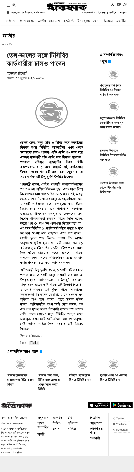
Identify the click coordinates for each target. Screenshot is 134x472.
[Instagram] (124, 4)
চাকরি (41, 434)
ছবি (70, 418)
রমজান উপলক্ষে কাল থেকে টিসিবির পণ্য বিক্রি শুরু (112, 187)
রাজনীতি (68, 21)
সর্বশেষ (10, 21)
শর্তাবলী (95, 438)
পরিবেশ (72, 423)
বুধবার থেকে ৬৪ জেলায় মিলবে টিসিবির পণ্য (113, 377)
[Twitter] (112, 4)
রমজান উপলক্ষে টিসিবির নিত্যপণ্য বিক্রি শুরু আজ (113, 155)
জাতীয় (42, 21)
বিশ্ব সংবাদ (83, 21)
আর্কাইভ (112, 12)
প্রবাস (56, 429)
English (123, 12)
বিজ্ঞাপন (95, 418)
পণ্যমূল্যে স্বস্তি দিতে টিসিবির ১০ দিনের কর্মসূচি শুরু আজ (110, 90)
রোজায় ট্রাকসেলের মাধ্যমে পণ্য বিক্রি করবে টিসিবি (20, 379)
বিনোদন (108, 21)
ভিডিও (57, 423)
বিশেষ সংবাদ (26, 21)
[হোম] (3, 44)
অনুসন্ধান (42, 418)
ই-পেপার (102, 12)
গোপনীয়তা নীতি (96, 431)
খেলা (96, 21)
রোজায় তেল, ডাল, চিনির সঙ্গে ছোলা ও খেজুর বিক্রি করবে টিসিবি (49, 382)
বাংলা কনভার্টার (88, 12)
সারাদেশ (54, 21)
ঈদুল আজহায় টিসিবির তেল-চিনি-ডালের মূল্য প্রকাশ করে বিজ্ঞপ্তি (112, 122)
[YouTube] (118, 4)
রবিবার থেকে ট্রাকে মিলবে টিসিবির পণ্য (80, 377)
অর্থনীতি (121, 21)
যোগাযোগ (96, 423)
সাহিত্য (72, 429)
